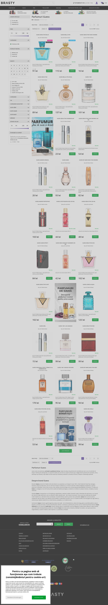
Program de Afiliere (72, 538)
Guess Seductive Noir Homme (88, 34)
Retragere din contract (49, 545)
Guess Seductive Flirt (42, 284)
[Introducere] (32, 19)
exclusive (22, 12)
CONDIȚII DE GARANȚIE (24, 545)
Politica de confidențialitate (26, 540)
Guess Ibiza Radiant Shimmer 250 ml (65, 243)
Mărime (12, 118)
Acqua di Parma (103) (17, 87)
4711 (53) (14, 81)
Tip (11, 100)
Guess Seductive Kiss (88, 243)
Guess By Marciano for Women (88, 160)
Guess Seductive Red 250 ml (43, 409)
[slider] (11, 36)
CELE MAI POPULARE (91, 12)
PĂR (34, 8)
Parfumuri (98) (15, 44)
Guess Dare (65, 160)
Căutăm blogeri (71, 535)
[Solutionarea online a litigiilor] (48, 563)
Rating (20, 550)
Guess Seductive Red (88, 326)
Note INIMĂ (13, 111)
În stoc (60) (14, 20)
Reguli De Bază (22, 538)
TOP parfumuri (44, 12)
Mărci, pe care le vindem (49, 548)
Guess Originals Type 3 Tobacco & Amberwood (42, 368)
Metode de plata (47, 535)
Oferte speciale (14, 17)
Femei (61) (14, 54)
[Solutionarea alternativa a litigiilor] (29, 563)
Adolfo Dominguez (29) (17, 92)
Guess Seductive (42, 77)
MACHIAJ (58, 8)
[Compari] (54, 571)
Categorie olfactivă (16, 104)
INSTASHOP (69, 533)
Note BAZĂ (13, 114)
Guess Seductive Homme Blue (65, 118)
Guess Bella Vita (65, 34)
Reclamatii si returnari (48, 538)
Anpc (20, 543)
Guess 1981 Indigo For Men (66, 367)
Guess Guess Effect (42, 243)
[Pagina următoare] (98, 25)
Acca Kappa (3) (15, 85)
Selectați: (34, 25)
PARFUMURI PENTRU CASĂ (75, 8)
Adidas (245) (15, 90)
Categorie (13, 40)
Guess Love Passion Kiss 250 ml (65, 201)
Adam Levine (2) (16, 89)
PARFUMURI (12, 8)
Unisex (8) (14, 56)
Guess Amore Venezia (42, 160)
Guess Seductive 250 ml (88, 201)
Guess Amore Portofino (42, 201)
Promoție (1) (15, 22)
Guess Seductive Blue (42, 34)
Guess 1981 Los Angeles (65, 326)
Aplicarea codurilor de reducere (51, 543)
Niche (24, 8)
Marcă (12, 61)
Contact (21, 533)
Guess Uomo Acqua (88, 284)
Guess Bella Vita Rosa (65, 77)
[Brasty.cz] (54, 597)
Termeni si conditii (23, 535)
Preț (11, 29)
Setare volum (14, 121)
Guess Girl (42, 326)
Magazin (69, 540)
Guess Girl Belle (88, 409)
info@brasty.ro (84, 525)
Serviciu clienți (24, 524)
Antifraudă (45, 550)
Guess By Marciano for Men (88, 367)
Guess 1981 (88, 77)
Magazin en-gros (94, 8)
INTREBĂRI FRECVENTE (48, 540)
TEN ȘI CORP (45, 8)
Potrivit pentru (15, 49)
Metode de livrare (47, 533)
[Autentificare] (97, 3)
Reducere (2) (15, 24)
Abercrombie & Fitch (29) (18, 83)
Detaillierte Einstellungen (14, 597)
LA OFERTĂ (68, 12)
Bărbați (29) (15, 52)
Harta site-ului (22, 548)
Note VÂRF (13, 107)
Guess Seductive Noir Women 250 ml (88, 119)
